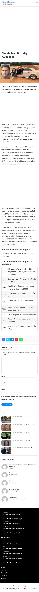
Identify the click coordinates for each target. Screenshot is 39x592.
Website (3, 389)
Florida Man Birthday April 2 (21, 441)
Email (3, 383)
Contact (3, 578)
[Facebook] (3, 339)
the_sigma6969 (14, 489)
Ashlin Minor (13, 497)
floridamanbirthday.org (19, 586)
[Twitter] (8, 339)
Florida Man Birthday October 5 (22, 447)
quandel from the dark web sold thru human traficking (22, 465)
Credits (3, 570)
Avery (11, 473)
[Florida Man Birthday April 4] (6, 435)
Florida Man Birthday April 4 (21, 433)
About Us (4, 575)
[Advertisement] (19, 28)
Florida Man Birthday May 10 (21, 417)
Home (3, 567)
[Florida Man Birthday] (8, 3)
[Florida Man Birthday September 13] (6, 427)
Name (3, 376)
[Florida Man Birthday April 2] (6, 443)
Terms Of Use (5, 573)
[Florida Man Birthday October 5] (6, 450)
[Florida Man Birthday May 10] (6, 419)
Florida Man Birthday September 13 (23, 425)
